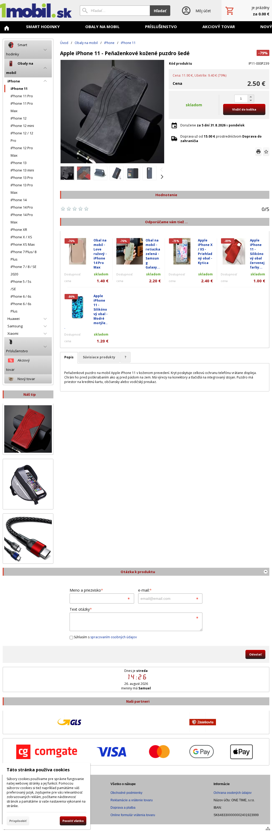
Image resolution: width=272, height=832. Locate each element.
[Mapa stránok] (268, 828)
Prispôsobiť (18, 821)
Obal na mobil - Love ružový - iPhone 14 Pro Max (100, 254)
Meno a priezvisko (86, 590)
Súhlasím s (105, 637)
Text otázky (81, 609)
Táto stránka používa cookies (38, 770)
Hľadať (160, 10)
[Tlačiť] (258, 151)
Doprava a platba (122, 807)
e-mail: (145, 590)
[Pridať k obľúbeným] (266, 151)
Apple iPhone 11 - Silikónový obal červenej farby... (257, 254)
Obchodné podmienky (126, 793)
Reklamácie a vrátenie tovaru (131, 800)
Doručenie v (212, 125)
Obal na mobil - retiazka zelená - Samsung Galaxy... (153, 254)
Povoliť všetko (73, 821)
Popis (69, 357)
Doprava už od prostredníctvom (221, 138)
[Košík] (247, 10)
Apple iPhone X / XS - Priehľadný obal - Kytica (205, 251)
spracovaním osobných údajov (113, 637)
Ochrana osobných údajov (233, 793)
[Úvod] (36, 10)
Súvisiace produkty (99, 357)
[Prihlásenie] (196, 10)
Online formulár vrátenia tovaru (132, 815)
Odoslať (255, 654)
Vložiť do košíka (244, 109)
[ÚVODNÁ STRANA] (6, 28)
